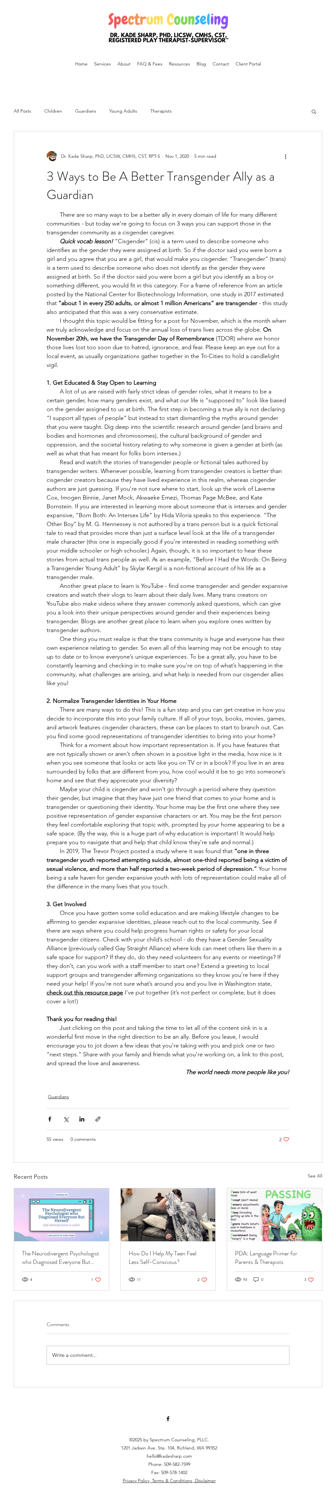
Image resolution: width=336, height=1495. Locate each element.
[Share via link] (98, 1119)
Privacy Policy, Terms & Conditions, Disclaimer (169, 1481)
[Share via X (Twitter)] (66, 1119)
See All (315, 1176)
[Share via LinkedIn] (82, 1119)
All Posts (22, 111)
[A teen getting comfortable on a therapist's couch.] (168, 1214)
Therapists (161, 111)
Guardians (85, 111)
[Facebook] (168, 1418)
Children (53, 111)
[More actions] (285, 156)
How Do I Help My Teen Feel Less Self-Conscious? (163, 1257)
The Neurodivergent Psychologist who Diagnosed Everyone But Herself (60, 1257)
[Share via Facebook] (50, 1119)
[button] (314, 111)
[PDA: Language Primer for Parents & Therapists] (274, 1214)
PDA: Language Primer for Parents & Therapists (266, 1257)
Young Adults (123, 111)
